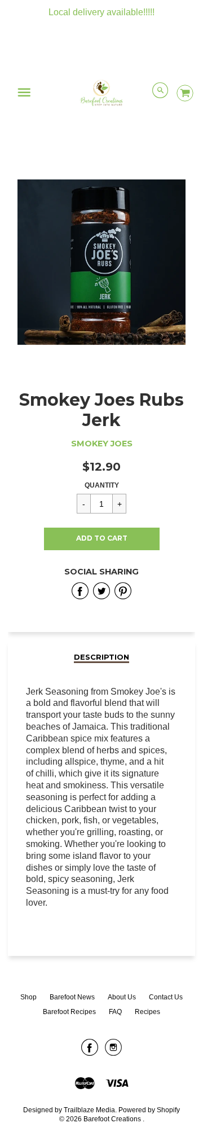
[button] (102, 539)
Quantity (102, 485)
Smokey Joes (102, 443)
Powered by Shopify (149, 1110)
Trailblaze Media (89, 1110)
